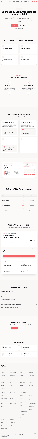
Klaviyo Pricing (31, 372)
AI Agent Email (31, 396)
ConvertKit (21, 375)
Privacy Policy (34, 433)
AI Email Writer (3, 382)
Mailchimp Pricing (31, 370)
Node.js (21, 405)
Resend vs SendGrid (13, 370)
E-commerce (21, 395)
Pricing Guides (31, 369)
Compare (2, 369)
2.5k (11, 244)
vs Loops (2, 373)
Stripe (20, 408)
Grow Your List (22, 415)
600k (24, 244)
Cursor (2, 403)
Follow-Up (11, 395)
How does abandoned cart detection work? (8, 299)
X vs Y (11, 369)
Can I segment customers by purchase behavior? (9, 296)
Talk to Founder (23, 25)
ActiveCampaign (31, 375)
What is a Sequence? (13, 403)
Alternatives (22, 369)
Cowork (30, 399)
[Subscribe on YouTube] (19, 434)
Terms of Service (28, 433)
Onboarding (21, 385)
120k (20, 244)
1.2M (28, 244)
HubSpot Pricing (31, 373)
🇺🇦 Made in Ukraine (12, 434)
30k (15, 244)
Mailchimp (21, 370)
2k (9, 244)
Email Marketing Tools (32, 403)
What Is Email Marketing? (23, 411)
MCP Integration (31, 393)
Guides (21, 402)
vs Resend (2, 370)
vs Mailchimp (2, 372)
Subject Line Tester (3, 389)
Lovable (2, 406)
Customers (17, 1)
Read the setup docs (18, 28)
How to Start (21, 412)
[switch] (32, 248)
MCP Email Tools (31, 395)
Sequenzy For (3, 392)
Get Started (34, 1)
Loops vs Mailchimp (13, 372)
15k (13, 244)
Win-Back (11, 398)
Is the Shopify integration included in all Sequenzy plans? (11, 304)
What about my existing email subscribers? (8, 309)
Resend (21, 372)
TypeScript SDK (12, 422)
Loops (21, 373)
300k (22, 244)
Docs (21, 1)
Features (10, 1)
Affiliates (2, 422)
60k (17, 244)
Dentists (30, 382)
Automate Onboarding (4, 398)
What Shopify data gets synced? (6, 294)
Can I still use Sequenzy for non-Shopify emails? (9, 307)
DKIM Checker (3, 388)
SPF (10, 382)
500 (4, 244)
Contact (30, 435)
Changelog (25, 1)
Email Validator (3, 385)
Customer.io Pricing (32, 378)
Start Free (13, 25)
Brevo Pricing (31, 376)
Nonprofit (21, 398)
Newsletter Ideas (23, 392)
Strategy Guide (22, 414)
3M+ (34, 244)
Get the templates (29, 174)
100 (3, 244)
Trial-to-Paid (12, 406)
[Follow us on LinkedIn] (20, 434)
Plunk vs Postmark (13, 373)
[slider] (19, 243)
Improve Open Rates (23, 417)
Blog (28, 1)
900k (26, 244)
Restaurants (31, 385)
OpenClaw (30, 398)
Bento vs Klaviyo (12, 375)
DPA (27, 435)
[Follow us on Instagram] (17, 434)
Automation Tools (31, 406)
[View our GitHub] (22, 434)
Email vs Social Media (4, 428)
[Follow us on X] (15, 434)
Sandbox (33, 435)
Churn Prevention (22, 382)
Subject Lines (12, 392)
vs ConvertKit (3, 375)
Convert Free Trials (3, 395)
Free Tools (30, 409)
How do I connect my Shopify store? (7, 291)
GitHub (11, 425)
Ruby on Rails (22, 409)
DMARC (11, 385)
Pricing (14, 1)
